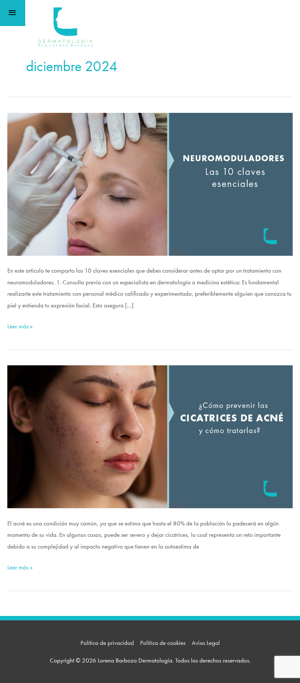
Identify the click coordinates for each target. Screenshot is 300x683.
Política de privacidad (107, 643)
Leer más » (20, 327)
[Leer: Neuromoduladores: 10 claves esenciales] (150, 183)
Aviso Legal (206, 643)
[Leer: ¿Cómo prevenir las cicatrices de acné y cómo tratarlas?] (150, 436)
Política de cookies (162, 643)
